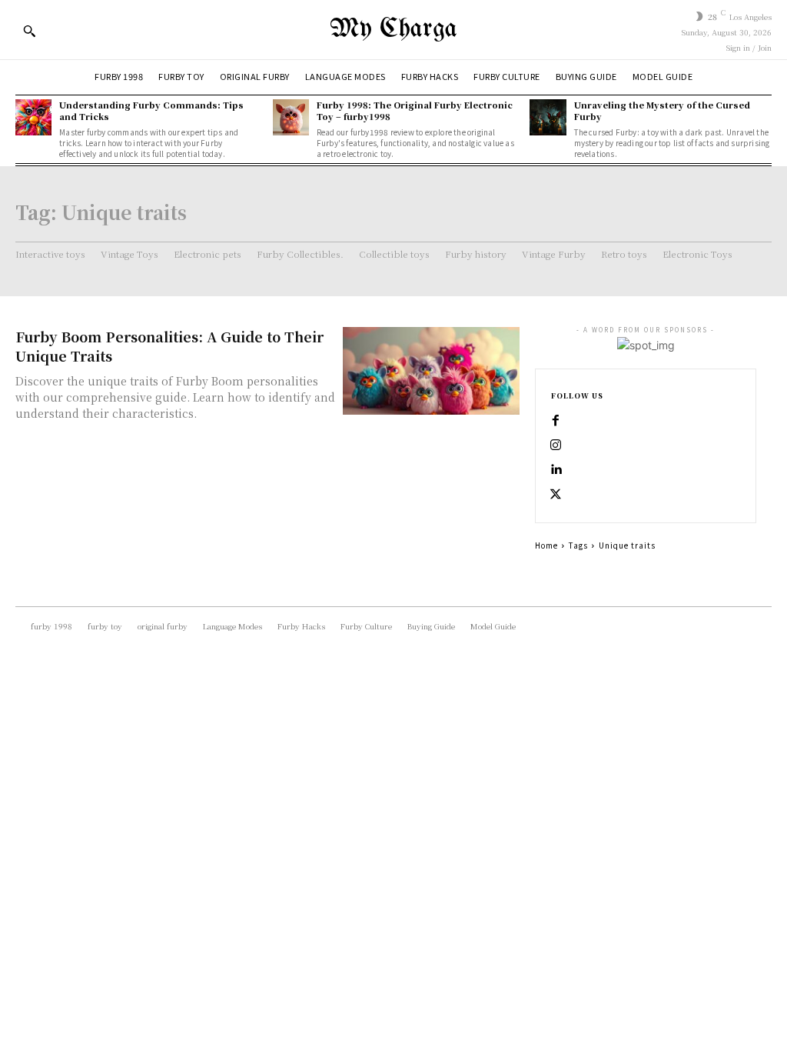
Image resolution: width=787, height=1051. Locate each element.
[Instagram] (555, 445)
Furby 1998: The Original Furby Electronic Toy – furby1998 (415, 110)
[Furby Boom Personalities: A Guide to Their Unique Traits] (431, 371)
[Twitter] (555, 494)
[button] (29, 31)
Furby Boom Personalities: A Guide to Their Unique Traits (169, 345)
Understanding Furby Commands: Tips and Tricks (151, 110)
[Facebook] (555, 421)
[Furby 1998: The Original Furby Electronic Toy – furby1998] (291, 117)
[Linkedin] (555, 470)
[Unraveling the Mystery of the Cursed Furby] (548, 117)
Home (546, 545)
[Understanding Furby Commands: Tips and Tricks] (33, 117)
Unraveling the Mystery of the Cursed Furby (662, 110)
